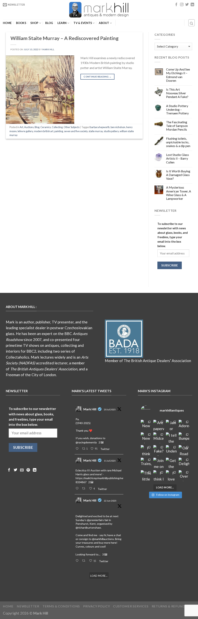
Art (21, 127)
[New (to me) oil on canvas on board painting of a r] (146, 437)
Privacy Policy (96, 606)
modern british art (43, 131)
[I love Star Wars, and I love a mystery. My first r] (171, 475)
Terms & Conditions (61, 606)
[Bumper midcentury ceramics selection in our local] (184, 437)
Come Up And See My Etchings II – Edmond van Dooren (178, 74)
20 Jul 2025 (110, 409)
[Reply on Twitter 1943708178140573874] (78, 488)
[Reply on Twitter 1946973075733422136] (78, 448)
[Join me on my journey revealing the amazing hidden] (158, 463)
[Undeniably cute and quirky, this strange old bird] (171, 450)
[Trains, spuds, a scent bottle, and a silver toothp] (146, 463)
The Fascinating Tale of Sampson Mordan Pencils (177, 125)
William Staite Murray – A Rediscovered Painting (64, 38)
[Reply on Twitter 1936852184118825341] (78, 560)
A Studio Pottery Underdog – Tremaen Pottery (177, 109)
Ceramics (45, 127)
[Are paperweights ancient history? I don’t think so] (158, 425)
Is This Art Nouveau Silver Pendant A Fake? (177, 93)
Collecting (57, 127)
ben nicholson (118, 127)
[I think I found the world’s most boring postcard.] (158, 475)
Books (21, 23)
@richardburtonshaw (88, 527)
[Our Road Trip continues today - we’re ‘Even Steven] (184, 450)
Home (7, 23)
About (104, 23)
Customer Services (130, 606)
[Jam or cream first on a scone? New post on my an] (171, 425)
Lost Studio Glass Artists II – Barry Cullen (177, 158)
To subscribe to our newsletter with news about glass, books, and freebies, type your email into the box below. (172, 235)
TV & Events (82, 23)
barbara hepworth (100, 127)
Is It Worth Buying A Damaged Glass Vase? (178, 174)
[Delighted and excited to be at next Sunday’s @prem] (184, 463)
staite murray (96, 131)
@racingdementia (86, 442)
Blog (49, 23)
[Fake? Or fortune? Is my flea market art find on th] (158, 450)
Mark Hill (48, 49)
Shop (34, 23)
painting (58, 131)
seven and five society (76, 131)
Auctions (29, 127)
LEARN (62, 23)
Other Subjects (71, 127)
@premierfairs (95, 520)
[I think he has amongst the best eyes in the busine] (146, 450)
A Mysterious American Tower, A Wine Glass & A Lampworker (178, 192)
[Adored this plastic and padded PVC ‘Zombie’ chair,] (184, 425)
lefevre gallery (25, 131)
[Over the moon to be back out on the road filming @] (184, 475)
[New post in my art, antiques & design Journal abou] (146, 425)
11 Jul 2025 (110, 460)
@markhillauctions (103, 539)
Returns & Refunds (169, 606)
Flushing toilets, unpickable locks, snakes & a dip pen (178, 142)
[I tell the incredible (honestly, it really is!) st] (171, 437)
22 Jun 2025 (110, 500)
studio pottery (111, 131)
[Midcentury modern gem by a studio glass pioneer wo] (158, 437)
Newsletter (28, 606)
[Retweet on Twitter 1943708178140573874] (84, 488)
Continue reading (97, 76)
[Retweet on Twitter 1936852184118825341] (84, 560)
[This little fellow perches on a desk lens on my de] (146, 475)
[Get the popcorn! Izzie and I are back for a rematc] (171, 463)
